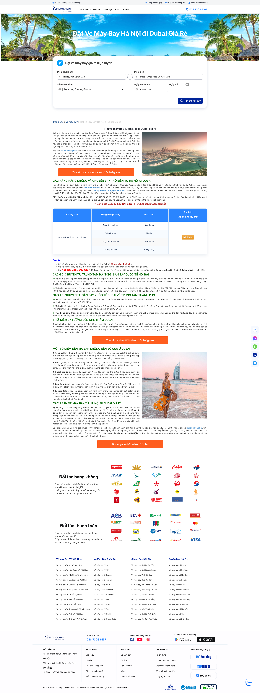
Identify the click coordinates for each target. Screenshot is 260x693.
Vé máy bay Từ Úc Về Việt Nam (69, 594)
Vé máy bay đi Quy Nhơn (179, 594)
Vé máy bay (85, 9)
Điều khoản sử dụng (95, 676)
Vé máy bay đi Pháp (102, 604)
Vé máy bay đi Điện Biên (179, 619)
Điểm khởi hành (65, 71)
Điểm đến (139, 71)
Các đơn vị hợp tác (94, 666)
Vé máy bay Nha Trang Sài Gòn (144, 590)
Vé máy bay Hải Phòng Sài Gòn (144, 585)
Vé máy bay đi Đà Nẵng (178, 570)
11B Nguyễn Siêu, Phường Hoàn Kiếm (59, 663)
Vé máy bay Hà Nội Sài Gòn (142, 565)
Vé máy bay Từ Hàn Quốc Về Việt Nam (72, 570)
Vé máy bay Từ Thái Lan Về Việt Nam (71, 619)
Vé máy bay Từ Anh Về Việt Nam (69, 614)
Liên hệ (89, 660)
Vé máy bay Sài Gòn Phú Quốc (144, 619)
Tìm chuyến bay (192, 100)
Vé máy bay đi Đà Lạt (177, 580)
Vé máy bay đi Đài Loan (103, 590)
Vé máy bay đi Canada (103, 575)
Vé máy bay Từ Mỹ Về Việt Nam (69, 565)
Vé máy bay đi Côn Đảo (179, 590)
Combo (125, 9)
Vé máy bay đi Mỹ (101, 570)
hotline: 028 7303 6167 (76, 269)
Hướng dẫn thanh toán (166, 660)
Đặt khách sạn (127, 666)
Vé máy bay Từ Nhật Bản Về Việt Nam (71, 575)
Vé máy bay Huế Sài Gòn (141, 580)
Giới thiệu (90, 655)
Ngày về (173, 84)
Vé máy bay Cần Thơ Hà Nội (143, 609)
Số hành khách (65, 84)
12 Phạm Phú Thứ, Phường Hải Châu (59, 672)
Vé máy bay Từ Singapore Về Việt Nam (72, 590)
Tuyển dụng (161, 655)
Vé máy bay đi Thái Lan (103, 614)
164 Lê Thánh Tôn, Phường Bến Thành (60, 654)
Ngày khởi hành (142, 84)
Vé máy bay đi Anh (101, 599)
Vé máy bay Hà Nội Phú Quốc (143, 614)
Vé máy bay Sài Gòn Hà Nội (142, 594)
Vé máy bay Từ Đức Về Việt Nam (69, 599)
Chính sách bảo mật (95, 671)
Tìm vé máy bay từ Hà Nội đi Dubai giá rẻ (96, 172)
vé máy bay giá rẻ (69, 150)
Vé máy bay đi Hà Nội (178, 565)
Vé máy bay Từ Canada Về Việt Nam (71, 585)
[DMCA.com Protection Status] (208, 687)
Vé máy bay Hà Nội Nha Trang (143, 604)
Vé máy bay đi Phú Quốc (179, 575)
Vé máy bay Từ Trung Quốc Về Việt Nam (73, 609)
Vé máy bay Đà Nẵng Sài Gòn (143, 570)
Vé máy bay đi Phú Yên (178, 609)
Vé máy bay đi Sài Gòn (178, 604)
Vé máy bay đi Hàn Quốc (104, 580)
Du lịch (96, 9)
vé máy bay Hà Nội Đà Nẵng (143, 599)
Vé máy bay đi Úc (101, 565)
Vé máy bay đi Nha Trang (179, 599)
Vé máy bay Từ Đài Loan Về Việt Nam (71, 580)
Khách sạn (107, 9)
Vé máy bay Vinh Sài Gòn (141, 575)
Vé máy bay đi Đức (101, 609)
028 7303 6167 (198, 9)
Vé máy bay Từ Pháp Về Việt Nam (70, 604)
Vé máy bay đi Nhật (102, 585)
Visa (117, 9)
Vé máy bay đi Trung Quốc (105, 619)
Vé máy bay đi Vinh (177, 614)
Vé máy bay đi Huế (177, 585)
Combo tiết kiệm (128, 676)
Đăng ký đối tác (163, 676)
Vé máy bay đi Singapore (104, 594)
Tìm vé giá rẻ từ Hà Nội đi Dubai (130, 444)
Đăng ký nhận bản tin (165, 671)
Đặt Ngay (187, 237)
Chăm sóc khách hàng (165, 666)
